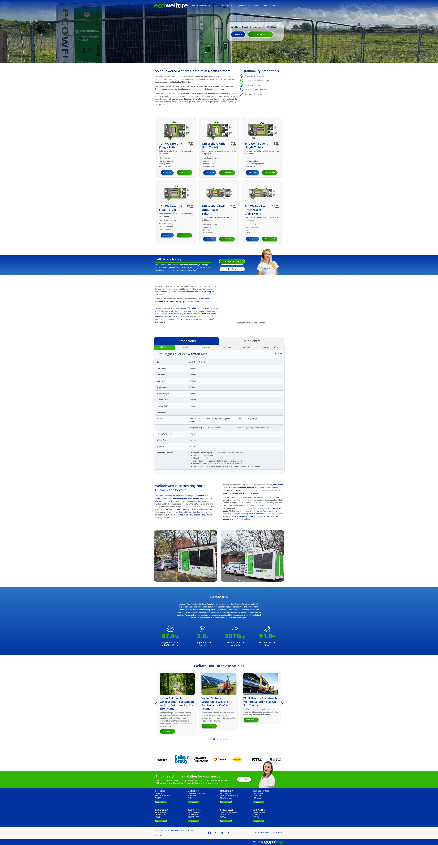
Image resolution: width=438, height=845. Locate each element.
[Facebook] (209, 833)
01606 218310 (258, 821)
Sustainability (214, 6)
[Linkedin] (222, 833)
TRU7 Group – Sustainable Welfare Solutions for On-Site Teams (219, 701)
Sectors (225, 6)
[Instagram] (216, 833)
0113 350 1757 (226, 821)
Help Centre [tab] (251, 341)
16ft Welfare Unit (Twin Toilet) (170, 208)
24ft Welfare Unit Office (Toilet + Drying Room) (255, 209)
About (233, 6)
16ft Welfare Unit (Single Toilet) (256, 145)
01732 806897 (258, 802)
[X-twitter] (228, 833)
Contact (255, 6)
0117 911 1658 (193, 821)
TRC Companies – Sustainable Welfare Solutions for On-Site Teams (257, 703)
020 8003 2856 (193, 802)
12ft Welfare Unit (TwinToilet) (213, 145)
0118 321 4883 (161, 821)
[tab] (164, 347)
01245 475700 (160, 802)
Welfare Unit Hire (199, 6)
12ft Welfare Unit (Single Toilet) (170, 145)
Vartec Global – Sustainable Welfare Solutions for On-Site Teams (173, 703)
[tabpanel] (219, 409)
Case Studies (244, 6)
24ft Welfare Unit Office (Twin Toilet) (213, 209)
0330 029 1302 (270, 5)
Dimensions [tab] (186, 341)
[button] (156, 553)
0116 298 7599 (226, 802)
